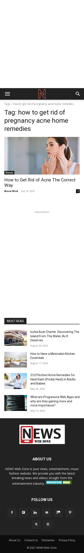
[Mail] (46, 512)
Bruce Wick (11, 191)
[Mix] (58, 512)
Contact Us (31, 540)
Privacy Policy (67, 540)
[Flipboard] (23, 512)
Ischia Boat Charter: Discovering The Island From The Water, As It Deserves (54, 336)
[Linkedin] (35, 512)
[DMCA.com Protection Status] (58, 483)
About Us (14, 540)
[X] (36, 524)
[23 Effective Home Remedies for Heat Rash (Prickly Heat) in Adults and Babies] (15, 381)
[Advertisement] (42, 44)
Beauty (9, 172)
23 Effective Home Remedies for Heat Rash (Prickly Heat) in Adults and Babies (53, 379)
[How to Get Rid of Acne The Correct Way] (42, 156)
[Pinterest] (70, 512)
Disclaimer (48, 540)
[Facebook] (12, 512)
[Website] (48, 524)
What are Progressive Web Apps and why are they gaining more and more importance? (55, 401)
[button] (7, 94)
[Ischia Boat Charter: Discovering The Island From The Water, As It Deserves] (15, 338)
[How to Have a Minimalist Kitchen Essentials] (15, 360)
